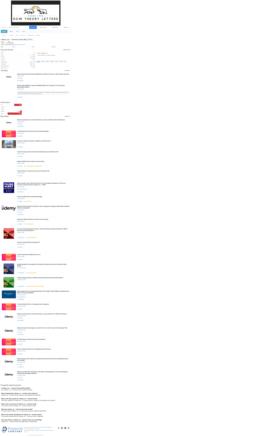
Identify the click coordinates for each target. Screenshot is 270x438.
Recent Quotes (43, 27)
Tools (23, 31)
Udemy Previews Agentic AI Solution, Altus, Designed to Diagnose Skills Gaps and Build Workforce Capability (43, 207)
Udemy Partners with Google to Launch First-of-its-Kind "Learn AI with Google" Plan (42, 328)
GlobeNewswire (21, 299)
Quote (13, 46)
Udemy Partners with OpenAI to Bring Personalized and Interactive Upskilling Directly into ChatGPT (42, 359)
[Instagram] (68, 430)
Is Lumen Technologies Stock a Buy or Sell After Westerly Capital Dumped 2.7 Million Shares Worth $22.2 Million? (42, 229)
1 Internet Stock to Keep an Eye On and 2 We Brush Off (33, 171)
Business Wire (21, 80)
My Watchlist (55, 27)
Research (53, 46)
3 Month (52, 61)
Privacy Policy (44, 430)
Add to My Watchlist (21, 44)
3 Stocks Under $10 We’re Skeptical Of (28, 242)
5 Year (64, 61)
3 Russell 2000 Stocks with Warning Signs (29, 196)
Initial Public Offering (38, 166)
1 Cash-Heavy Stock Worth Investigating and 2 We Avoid (34, 349)
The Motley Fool (21, 237)
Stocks (11, 31)
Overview (11, 35)
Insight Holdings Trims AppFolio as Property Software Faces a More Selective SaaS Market (41, 265)
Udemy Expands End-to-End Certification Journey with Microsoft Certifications (41, 120)
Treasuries (38, 35)
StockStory (20, 97)
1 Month (47, 61)
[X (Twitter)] (58, 430)
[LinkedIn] (65, 430)
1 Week (42, 61)
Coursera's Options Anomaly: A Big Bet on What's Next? (34, 141)
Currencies (23, 35)
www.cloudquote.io (48, 427)
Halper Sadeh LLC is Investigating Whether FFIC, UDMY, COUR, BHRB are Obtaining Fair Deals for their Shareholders (43, 292)
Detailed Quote (66, 49)
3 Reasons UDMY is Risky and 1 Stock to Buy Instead (32, 219)
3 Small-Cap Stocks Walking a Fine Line (28, 254)
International (30, 35)
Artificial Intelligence (30, 166)
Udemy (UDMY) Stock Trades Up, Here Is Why (30, 161)
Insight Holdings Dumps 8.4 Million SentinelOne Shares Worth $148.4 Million (40, 277)
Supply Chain (29, 201)
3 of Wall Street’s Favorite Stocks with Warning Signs (33, 131)
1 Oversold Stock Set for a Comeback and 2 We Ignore (33, 304)
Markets (4, 31)
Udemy (21, 78)
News (17, 35)
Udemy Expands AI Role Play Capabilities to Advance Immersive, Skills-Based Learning (43, 74)
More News (67, 70)
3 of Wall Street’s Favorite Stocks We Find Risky (31, 339)
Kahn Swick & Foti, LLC (23, 189)
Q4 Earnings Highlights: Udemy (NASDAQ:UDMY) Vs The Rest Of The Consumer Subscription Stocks (41, 86)
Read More (67, 116)
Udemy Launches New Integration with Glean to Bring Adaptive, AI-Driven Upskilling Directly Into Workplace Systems (42, 372)
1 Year (56, 61)
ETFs (17, 31)
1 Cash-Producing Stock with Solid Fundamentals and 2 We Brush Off (37, 152)
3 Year (60, 61)
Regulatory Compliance (32, 237)
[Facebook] (62, 430)
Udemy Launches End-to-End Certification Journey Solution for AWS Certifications (42, 314)
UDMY (29, 39)
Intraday (38, 61)
